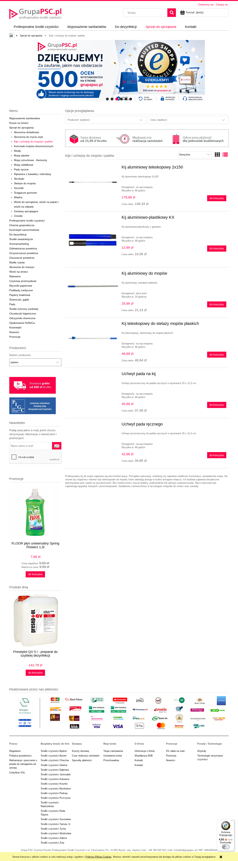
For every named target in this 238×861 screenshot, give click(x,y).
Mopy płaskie (21, 155)
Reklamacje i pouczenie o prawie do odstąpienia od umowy (23, 764)
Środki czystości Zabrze (54, 838)
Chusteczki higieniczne (22, 313)
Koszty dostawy (80, 751)
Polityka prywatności (20, 755)
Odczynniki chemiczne (22, 318)
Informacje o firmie (145, 751)
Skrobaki (19, 178)
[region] (119, 70)
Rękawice (15, 276)
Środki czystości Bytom (54, 755)
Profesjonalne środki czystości (27, 220)
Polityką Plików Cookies (99, 856)
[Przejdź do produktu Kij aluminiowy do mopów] (92, 288)
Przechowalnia (111, 760)
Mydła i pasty (17, 262)
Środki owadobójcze (21, 239)
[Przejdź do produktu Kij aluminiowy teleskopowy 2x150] (92, 182)
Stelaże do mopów (25, 183)
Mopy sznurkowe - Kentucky (30, 160)
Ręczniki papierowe (20, 285)
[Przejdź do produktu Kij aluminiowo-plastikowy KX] (92, 239)
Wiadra (18, 197)
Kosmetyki (15, 327)
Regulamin (15, 751)
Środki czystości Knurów (54, 783)
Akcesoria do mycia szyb (28, 136)
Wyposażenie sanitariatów (24, 118)
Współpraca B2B (144, 755)
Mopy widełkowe (23, 164)
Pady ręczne (21, 169)
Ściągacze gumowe (25, 192)
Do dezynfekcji (17, 234)
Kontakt (139, 760)
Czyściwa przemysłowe (22, 280)
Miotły (17, 150)
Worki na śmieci (18, 271)
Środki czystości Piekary (54, 793)
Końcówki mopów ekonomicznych (33, 146)
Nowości (14, 332)
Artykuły (201, 751)
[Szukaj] (171, 12)
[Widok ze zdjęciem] (217, 155)
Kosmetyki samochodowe (24, 229)
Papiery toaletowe (19, 294)
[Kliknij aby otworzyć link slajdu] (119, 70)
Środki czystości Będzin (54, 751)
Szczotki (19, 188)
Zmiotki (18, 215)
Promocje (14, 336)
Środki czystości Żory (52, 842)
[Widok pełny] (225, 155)
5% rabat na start (175, 751)
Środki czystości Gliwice (54, 765)
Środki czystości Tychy (53, 828)
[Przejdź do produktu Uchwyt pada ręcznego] (92, 425)
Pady (12, 304)
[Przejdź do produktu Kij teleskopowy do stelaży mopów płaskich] (92, 338)
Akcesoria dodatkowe (26, 132)
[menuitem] (36, 27)
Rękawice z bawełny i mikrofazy (32, 174)
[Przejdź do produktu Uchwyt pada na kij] (92, 375)
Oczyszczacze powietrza (23, 253)
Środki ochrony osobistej (23, 308)
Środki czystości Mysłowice (56, 788)
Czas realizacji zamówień (85, 755)
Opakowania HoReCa (22, 322)
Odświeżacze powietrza (23, 248)
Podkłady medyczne (21, 290)
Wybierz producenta (20, 355)
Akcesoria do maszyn (21, 267)
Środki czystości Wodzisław (56, 833)
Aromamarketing (19, 243)
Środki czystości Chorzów (55, 760)
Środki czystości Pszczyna (55, 797)
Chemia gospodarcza (21, 225)
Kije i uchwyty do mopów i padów (33, 141)
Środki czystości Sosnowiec (56, 819)
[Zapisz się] (56, 445)
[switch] (225, 847)
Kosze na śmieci (18, 122)
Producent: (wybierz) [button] (79, 119)
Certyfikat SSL (17, 772)
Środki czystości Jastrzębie (56, 774)
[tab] (107, 99)
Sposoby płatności (82, 760)
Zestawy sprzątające (26, 211)
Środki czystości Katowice (55, 779)
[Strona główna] (35, 13)
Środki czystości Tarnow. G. (56, 824)
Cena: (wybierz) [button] (158, 119)
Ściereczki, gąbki (19, 299)
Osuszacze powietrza (21, 257)
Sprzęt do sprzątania (21, 127)
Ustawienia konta (112, 755)
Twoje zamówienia (113, 751)
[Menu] (232, 821)
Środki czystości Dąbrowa (55, 769)
